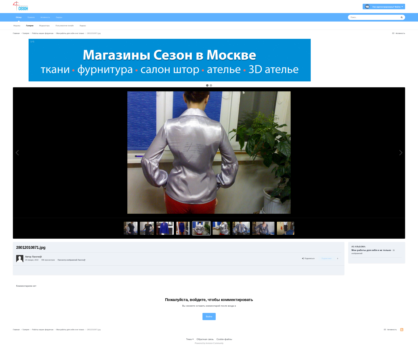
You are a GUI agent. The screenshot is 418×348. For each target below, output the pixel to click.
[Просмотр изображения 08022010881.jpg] (183, 228)
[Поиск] (401, 17)
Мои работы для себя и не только (371, 250)
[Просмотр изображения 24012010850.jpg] (285, 228)
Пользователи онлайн (65, 26)
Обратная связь (205, 339)
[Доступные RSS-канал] (401, 329)
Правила (31, 17)
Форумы (16, 26)
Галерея (29, 26)
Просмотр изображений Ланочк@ (71, 260)
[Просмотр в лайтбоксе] (209, 152)
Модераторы (44, 26)
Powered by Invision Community (209, 343)
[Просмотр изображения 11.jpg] (263, 228)
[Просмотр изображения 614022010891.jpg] (130, 228)
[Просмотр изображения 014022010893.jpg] (147, 228)
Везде (391, 17)
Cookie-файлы (224, 339)
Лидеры (83, 26)
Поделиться (309, 258)
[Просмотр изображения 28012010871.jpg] (201, 228)
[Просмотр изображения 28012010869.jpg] (221, 228)
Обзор (19, 17)
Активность (45, 17)
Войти (209, 316)
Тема (189, 339)
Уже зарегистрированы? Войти (387, 7)
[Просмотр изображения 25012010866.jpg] (241, 228)
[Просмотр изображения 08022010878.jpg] (165, 228)
